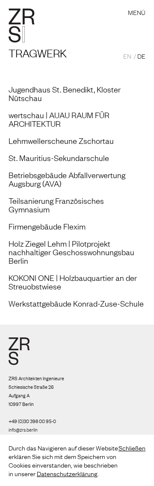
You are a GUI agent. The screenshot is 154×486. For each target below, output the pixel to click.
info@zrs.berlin (23, 429)
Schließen (131, 447)
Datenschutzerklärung (67, 473)
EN (127, 55)
